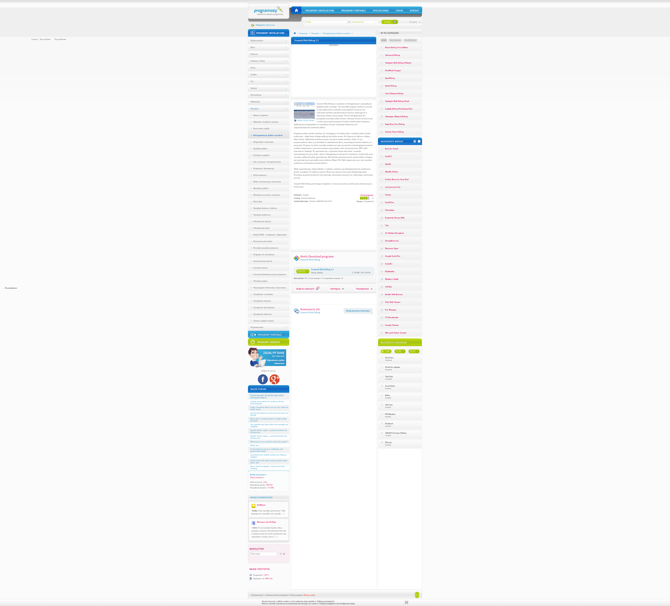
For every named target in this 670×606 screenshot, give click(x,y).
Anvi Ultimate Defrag (394, 93)
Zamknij (406, 602)
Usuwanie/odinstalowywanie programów (269, 274)
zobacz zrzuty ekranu (305, 120)
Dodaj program (296, 595)
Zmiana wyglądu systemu (263, 321)
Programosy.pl (257, 595)
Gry (252, 81)
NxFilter (388, 287)
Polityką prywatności (325, 601)
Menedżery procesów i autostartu (266, 195)
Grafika (254, 74)
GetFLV (388, 156)
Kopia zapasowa (259, 175)
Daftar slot (254, 445)
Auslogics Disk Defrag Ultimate (398, 63)
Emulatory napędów (261, 155)
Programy (304, 33)
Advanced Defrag (392, 55)
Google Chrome (392, 325)
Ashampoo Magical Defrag (396, 116)
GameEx (388, 264)
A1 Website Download (394, 233)
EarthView (389, 202)
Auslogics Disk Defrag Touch (397, 101)
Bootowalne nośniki (261, 128)
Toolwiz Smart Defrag (394, 132)
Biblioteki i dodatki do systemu (265, 122)
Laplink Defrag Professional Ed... (399, 109)
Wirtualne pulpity (260, 281)
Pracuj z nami (309, 595)
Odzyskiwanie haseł (261, 228)
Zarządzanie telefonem (262, 314)
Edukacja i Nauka (258, 61)
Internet (254, 88)
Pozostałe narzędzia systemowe (265, 248)
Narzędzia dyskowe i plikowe (265, 208)
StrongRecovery (392, 241)
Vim (387, 225)
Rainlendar (389, 271)
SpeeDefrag (390, 78)
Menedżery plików (261, 188)
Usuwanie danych (260, 268)
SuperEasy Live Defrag (395, 124)
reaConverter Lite (392, 187)
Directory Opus (391, 248)
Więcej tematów (256, 477)
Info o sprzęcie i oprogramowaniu (267, 162)
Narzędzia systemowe (262, 215)
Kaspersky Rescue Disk (394, 218)
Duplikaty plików (260, 148)
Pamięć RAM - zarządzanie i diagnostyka (269, 235)
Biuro (253, 47)
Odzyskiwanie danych (262, 221)
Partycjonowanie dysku (262, 241)
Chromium (389, 210)
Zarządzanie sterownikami (263, 307)
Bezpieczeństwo (257, 40)
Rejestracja (270, 25)
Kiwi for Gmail (391, 149)
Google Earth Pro (392, 256)
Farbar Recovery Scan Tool (396, 179)
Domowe (254, 54)
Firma (253, 68)
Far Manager (390, 310)
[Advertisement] (333, 70)
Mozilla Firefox (391, 172)
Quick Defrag (391, 86)
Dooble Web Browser (394, 294)
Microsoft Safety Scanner (396, 333)
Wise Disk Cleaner (392, 302)
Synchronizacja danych (262, 261)
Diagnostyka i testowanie (263, 142)
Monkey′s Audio (392, 279)
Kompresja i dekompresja (263, 168)
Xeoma (388, 195)
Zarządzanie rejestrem (262, 301)
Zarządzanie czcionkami (263, 294)
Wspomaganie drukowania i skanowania (269, 288)
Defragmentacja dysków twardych (267, 135)
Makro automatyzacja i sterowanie (267, 182)
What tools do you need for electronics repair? (269, 442)
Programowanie (257, 327)
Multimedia (255, 102)
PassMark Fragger (393, 70)
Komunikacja (256, 95)
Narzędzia (255, 109)
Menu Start (257, 201)
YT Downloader (392, 317)
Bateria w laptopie (260, 115)
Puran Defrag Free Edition (396, 47)
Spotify (388, 164)
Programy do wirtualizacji (263, 254)
